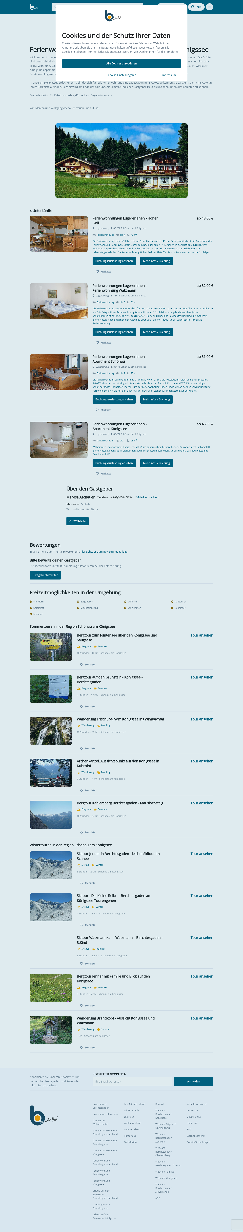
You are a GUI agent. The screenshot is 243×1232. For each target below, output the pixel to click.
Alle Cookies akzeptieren (121, 63)
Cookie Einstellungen (121, 75)
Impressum (169, 75)
